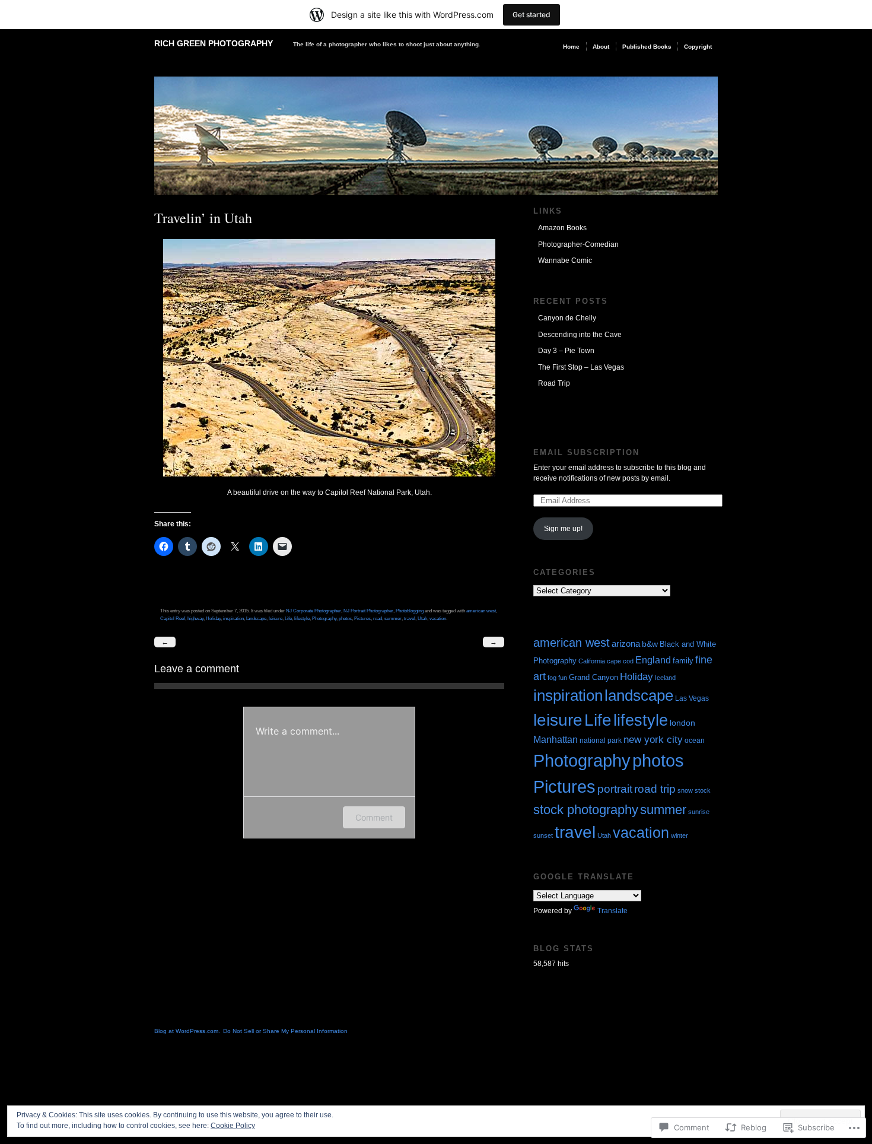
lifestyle (302, 618)
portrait (614, 789)
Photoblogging (410, 611)
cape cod (620, 661)
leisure (275, 618)
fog (552, 677)
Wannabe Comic (565, 260)
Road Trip (554, 383)
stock (703, 790)
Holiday (213, 618)
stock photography (585, 809)
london (682, 722)
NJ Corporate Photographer (313, 611)
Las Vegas (692, 698)
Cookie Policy (233, 1125)
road (377, 618)
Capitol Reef (172, 618)
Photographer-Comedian (578, 244)
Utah (422, 618)
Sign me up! (563, 529)
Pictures (362, 618)
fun (562, 677)
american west (481, 611)
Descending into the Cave (580, 335)
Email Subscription (586, 452)
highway (195, 618)
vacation (437, 618)
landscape (256, 618)
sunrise (698, 811)
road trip (655, 789)
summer (393, 618)
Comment (374, 817)
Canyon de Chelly (567, 318)
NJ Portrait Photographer (368, 611)
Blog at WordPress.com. (187, 1031)
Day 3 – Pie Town (566, 351)
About (601, 46)
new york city (653, 739)
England (653, 659)
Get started (531, 14)
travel (409, 618)
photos (345, 618)
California (591, 661)
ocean (695, 740)
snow (685, 790)
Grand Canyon (593, 677)
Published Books (646, 46)
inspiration (233, 618)
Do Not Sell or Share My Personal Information (285, 1031)
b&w (650, 644)
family (683, 661)
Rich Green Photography (213, 43)
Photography (324, 618)
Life (288, 618)
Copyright (698, 46)
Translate (612, 911)
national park (601, 740)
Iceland (665, 677)
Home (571, 46)
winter (679, 835)
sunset (543, 835)
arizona (626, 644)
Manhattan (555, 739)
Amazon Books (562, 228)
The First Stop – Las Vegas (581, 367)
